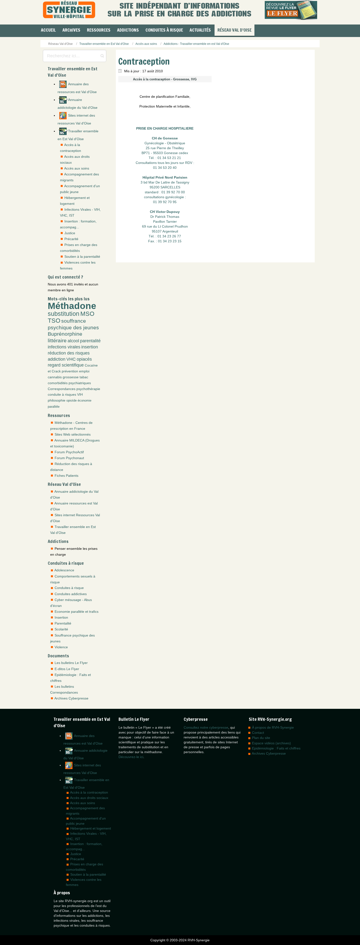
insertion (89, 346)
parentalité (90, 340)
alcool (73, 340)
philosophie (56, 400)
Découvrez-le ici (131, 757)
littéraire (57, 340)
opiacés (84, 359)
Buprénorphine (65, 334)
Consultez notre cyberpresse (206, 727)
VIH (80, 394)
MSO (87, 313)
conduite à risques (62, 394)
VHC (71, 359)
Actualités (200, 30)
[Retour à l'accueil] (69, 10)
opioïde (71, 400)
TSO (54, 320)
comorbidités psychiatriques (69, 383)
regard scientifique (66, 365)
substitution (63, 313)
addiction (56, 359)
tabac (84, 377)
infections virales (64, 346)
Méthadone (72, 306)
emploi (84, 371)
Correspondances (61, 389)
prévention (70, 371)
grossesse (71, 377)
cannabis (55, 377)
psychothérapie (88, 389)
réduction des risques (69, 353)
